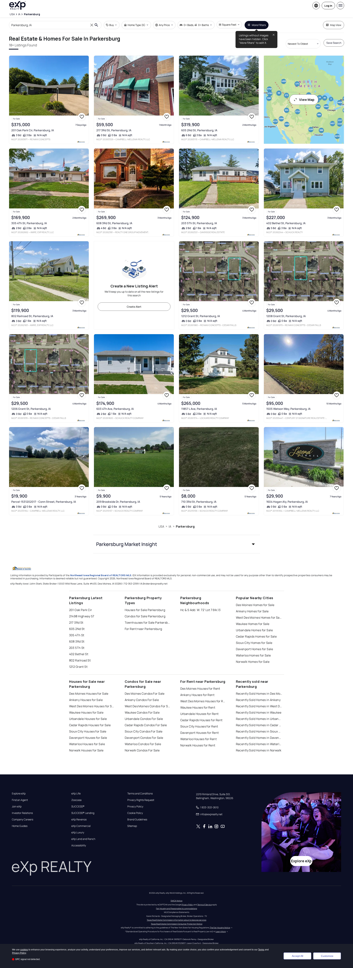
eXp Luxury (77, 832)
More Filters (259, 25)
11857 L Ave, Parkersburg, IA (199, 409)
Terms (261, 949)
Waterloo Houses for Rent (198, 739)
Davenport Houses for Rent (199, 733)
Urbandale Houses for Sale (88, 719)
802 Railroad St (80, 660)
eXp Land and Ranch (83, 839)
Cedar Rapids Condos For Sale (146, 725)
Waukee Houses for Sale (86, 712)
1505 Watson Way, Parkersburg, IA (288, 409)
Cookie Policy (135, 813)
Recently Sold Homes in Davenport (259, 738)
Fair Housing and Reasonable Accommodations (176, 908)
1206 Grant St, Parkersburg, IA (31, 409)
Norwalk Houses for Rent (197, 745)
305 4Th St (76, 635)
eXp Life (76, 793)
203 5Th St (76, 648)
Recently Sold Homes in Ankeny (258, 700)
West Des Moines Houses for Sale (92, 706)
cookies (24, 949)
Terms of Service (204, 904)
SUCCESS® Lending (82, 813)
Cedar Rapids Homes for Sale (256, 636)
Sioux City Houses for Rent (199, 726)
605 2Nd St (77, 629)
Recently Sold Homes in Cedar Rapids (259, 725)
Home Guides (19, 826)
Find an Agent (20, 800)
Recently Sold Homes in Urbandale (259, 719)
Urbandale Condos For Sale (144, 719)
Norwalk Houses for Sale (86, 750)
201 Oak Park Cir (80, 610)
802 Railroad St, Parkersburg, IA (32, 316)
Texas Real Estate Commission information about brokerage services (176, 920)
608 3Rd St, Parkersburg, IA (114, 223)
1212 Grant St (78, 667)
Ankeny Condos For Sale (142, 700)
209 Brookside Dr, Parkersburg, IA (118, 502)
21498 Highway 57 (81, 616)
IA (170, 526)
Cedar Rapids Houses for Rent (201, 720)
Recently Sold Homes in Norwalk (258, 750)
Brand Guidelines (137, 819)
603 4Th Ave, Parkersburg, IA (115, 409)
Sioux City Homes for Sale (254, 643)
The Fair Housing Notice (220, 927)
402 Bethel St (78, 654)
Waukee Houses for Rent (197, 707)
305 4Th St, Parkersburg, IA (29, 223)
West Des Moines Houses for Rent (203, 701)
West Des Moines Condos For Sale (148, 706)
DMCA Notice (176, 900)
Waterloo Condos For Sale (143, 744)
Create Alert (134, 306)
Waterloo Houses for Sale (87, 744)
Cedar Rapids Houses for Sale (90, 725)
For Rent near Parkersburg (143, 629)
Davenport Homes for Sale (254, 649)
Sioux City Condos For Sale (144, 731)
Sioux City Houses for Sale (87, 731)
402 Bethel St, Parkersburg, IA (286, 223)
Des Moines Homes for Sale (255, 605)
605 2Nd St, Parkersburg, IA (199, 130)
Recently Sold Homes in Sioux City (259, 731)
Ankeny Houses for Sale (86, 700)
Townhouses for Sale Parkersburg (148, 622)
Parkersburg (185, 526)
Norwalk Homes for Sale (253, 662)
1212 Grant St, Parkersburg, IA (200, 316)
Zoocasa (76, 800)
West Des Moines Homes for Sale (259, 617)
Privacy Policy (135, 806)
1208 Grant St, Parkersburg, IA (286, 316)
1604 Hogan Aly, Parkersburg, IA (287, 502)
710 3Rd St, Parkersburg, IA (198, 502)
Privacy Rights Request (140, 800)
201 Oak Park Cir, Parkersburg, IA (32, 130)
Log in (328, 5)
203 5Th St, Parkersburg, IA (199, 223)
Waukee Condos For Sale (142, 712)
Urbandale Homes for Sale (254, 630)
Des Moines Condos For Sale (145, 694)
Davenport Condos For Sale (144, 738)
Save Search (333, 43)
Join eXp (16, 806)
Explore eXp (19, 793)
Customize (327, 955)
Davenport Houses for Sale (88, 738)
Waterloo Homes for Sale (253, 655)
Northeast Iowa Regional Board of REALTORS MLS (100, 575)
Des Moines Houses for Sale (88, 694)
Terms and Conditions (140, 793)
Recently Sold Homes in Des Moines (259, 694)
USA (161, 526)
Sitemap (132, 826)
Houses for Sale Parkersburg (145, 610)
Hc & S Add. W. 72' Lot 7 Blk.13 (200, 610)
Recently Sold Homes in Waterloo (259, 744)
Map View (335, 25)
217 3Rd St (76, 622)
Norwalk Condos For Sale (142, 750)
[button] (176, 544)
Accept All (297, 955)
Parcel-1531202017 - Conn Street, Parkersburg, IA (43, 502)
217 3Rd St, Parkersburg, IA (113, 130)
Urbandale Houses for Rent (199, 714)
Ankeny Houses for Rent (197, 695)
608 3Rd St (76, 641)
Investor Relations (22, 813)
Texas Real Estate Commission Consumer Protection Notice (176, 924)
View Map (306, 99)
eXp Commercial (81, 826)
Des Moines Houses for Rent (200, 689)
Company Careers (22, 819)
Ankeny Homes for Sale (252, 611)
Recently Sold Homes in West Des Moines (259, 706)
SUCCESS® (77, 806)
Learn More (221, 931)
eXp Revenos (79, 819)
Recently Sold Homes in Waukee (258, 712)
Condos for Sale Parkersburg (145, 616)
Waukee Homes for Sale (252, 624)
